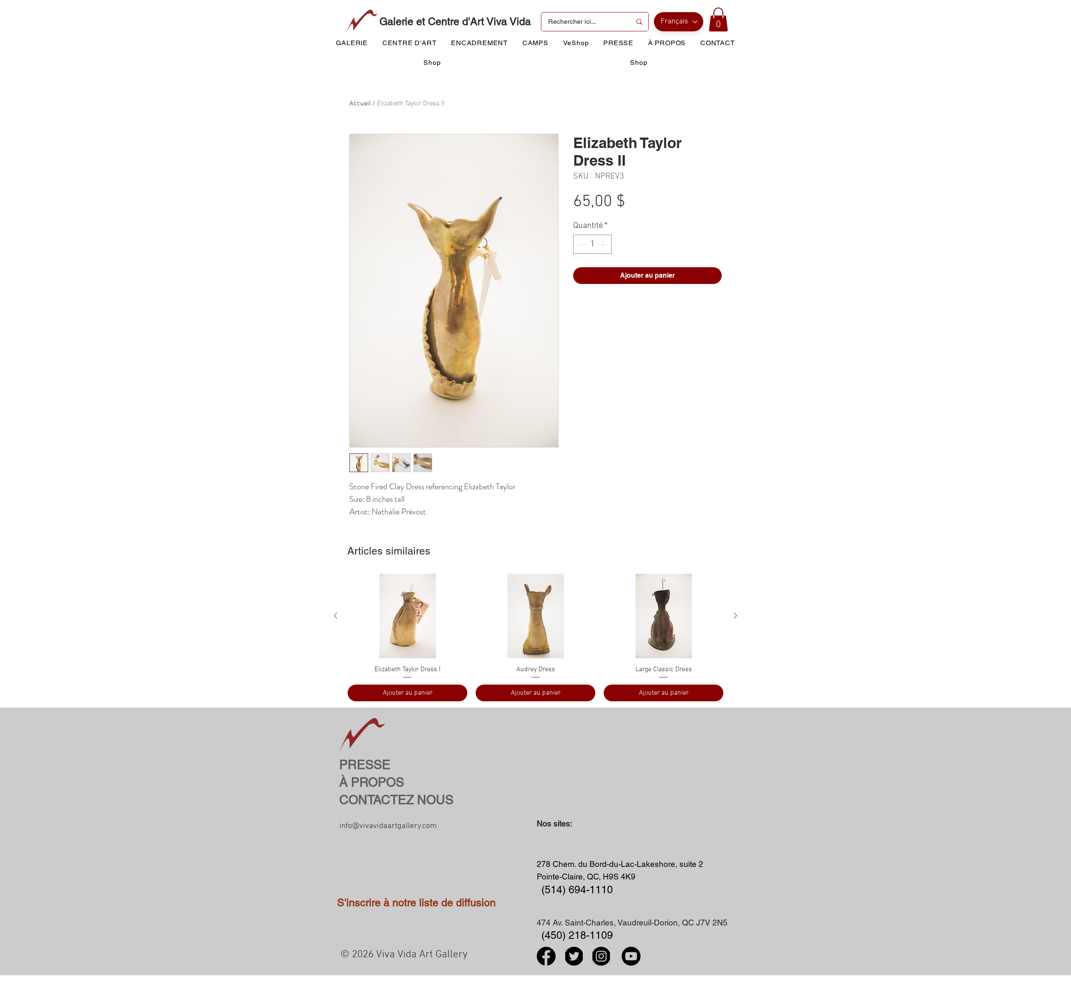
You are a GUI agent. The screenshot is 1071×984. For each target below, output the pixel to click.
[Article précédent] (336, 616)
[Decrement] (581, 244)
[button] (718, 19)
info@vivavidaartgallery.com (388, 826)
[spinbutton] (592, 244)
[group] (535, 637)
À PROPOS (371, 782)
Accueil (360, 104)
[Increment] (603, 244)
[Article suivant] (735, 616)
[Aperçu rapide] (407, 616)
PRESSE (364, 764)
